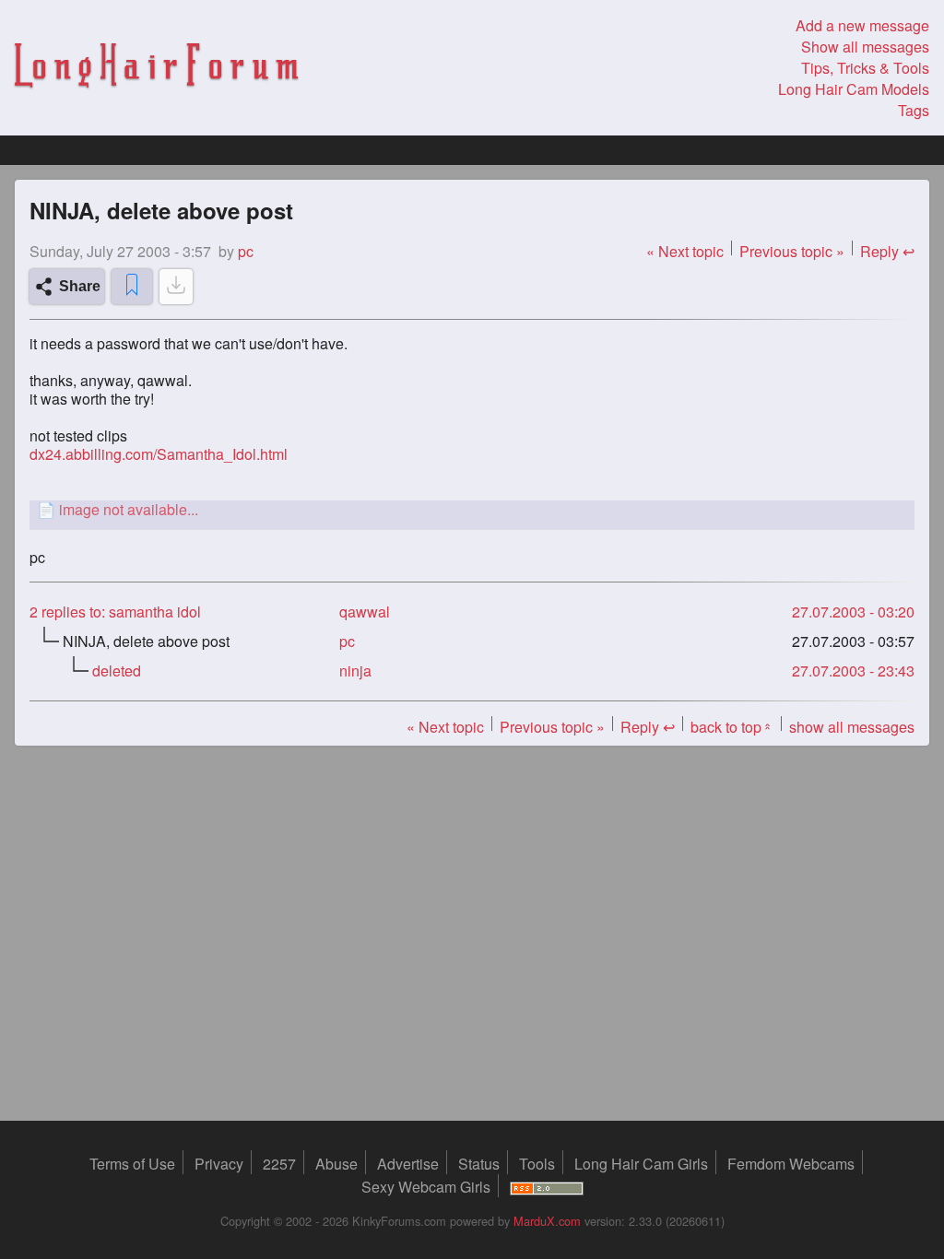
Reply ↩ (887, 251)
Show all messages (865, 46)
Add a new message (862, 25)
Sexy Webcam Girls (425, 1186)
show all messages (851, 726)
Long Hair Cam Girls (641, 1163)
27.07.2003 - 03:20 (853, 611)
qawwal (364, 611)
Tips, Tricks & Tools (865, 67)
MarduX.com (547, 1221)
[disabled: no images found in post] (176, 286)
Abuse (336, 1163)
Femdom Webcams (791, 1163)
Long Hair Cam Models (853, 89)
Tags (913, 110)
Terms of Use (132, 1163)
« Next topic (685, 251)
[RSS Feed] (547, 1186)
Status (479, 1163)
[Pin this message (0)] (132, 286)
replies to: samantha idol (115, 611)
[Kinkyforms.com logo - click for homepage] (156, 67)
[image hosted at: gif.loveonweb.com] (472, 509)
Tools (537, 1163)
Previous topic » (791, 251)
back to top (731, 726)
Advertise (408, 1163)
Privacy (219, 1163)
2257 (279, 1163)
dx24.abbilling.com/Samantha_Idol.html (159, 454)
